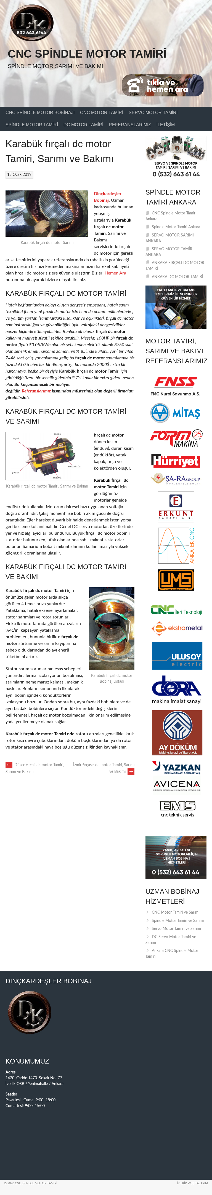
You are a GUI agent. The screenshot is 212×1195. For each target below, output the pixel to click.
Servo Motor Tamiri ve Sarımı (176, 929)
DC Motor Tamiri (83, 124)
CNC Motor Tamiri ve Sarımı (175, 912)
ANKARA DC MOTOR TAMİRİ (177, 277)
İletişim (166, 124)
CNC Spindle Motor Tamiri (87, 54)
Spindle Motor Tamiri (32, 124)
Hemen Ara (115, 273)
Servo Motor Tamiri (153, 112)
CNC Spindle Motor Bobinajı (40, 112)
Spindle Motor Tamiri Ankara (176, 227)
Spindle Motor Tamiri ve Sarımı (178, 921)
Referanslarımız (130, 124)
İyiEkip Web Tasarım (192, 1183)
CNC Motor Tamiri (101, 112)
